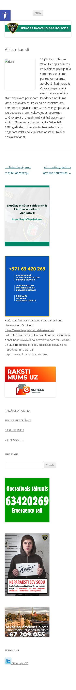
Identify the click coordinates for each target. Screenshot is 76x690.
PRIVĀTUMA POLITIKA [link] (17, 410)
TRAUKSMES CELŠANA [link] (18, 420)
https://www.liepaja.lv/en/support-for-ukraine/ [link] (42, 340)
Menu (38, 12)
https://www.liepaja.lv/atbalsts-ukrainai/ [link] (29, 330)
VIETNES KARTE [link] (14, 440)
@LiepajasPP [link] (19, 663)
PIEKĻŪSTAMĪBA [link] (14, 430)
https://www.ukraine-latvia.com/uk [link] (26, 354)
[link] (5, 15)
